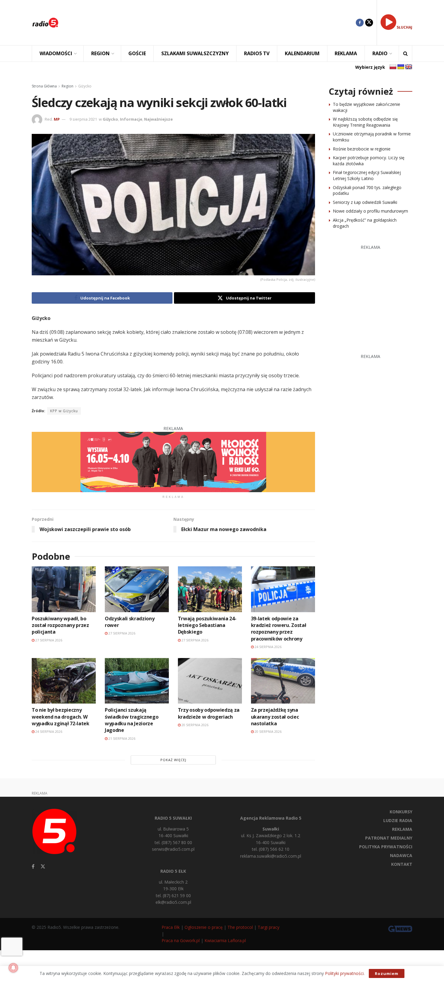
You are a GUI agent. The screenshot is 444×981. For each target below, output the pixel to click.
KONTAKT (401, 864)
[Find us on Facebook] (360, 22)
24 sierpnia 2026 (268, 646)
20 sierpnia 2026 (194, 725)
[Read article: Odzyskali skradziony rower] (137, 589)
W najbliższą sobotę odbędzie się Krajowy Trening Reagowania (365, 122)
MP (57, 119)
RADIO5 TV (256, 53)
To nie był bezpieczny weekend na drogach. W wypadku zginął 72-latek (60, 717)
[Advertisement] (212, 23)
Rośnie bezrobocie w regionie (362, 149)
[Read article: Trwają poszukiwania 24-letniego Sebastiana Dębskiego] (210, 589)
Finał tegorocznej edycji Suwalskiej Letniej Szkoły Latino (367, 175)
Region (67, 86)
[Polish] (393, 67)
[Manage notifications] (13, 968)
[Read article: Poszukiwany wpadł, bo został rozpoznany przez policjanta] (64, 589)
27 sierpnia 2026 (48, 640)
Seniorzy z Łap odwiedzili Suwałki (365, 202)
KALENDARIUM (302, 53)
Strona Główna (44, 86)
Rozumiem (386, 973)
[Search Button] (405, 54)
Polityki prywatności (344, 973)
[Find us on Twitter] (369, 22)
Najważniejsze (158, 119)
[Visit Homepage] (45, 22)
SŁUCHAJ (404, 27)
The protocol (240, 927)
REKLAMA (346, 53)
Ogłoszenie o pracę (204, 927)
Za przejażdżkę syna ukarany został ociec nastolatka (275, 717)
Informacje (131, 119)
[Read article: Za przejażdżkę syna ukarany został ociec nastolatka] (283, 681)
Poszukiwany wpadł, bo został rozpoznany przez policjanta (60, 625)
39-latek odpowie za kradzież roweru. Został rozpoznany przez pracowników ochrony (278, 628)
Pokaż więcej (173, 760)
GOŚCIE (137, 53)
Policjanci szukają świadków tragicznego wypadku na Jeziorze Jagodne (132, 720)
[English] (408, 67)
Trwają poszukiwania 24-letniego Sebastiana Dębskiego (207, 625)
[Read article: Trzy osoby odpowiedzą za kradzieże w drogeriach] (210, 681)
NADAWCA (401, 855)
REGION (100, 53)
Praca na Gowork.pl (181, 940)
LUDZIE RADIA (397, 820)
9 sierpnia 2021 (83, 119)
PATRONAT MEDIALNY (388, 838)
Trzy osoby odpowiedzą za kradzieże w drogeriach (209, 713)
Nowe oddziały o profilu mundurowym (370, 211)
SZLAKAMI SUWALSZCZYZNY (195, 53)
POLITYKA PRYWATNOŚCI (385, 847)
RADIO (380, 53)
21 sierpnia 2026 (121, 738)
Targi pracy (268, 927)
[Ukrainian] (400, 67)
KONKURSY (401, 812)
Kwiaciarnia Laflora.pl (225, 940)
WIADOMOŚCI (56, 53)
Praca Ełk (171, 927)
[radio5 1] (173, 461)
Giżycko (85, 86)
